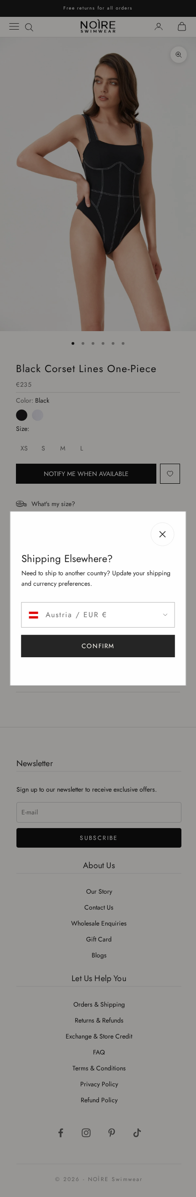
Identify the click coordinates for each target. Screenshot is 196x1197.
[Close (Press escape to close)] (163, 534)
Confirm (98, 645)
